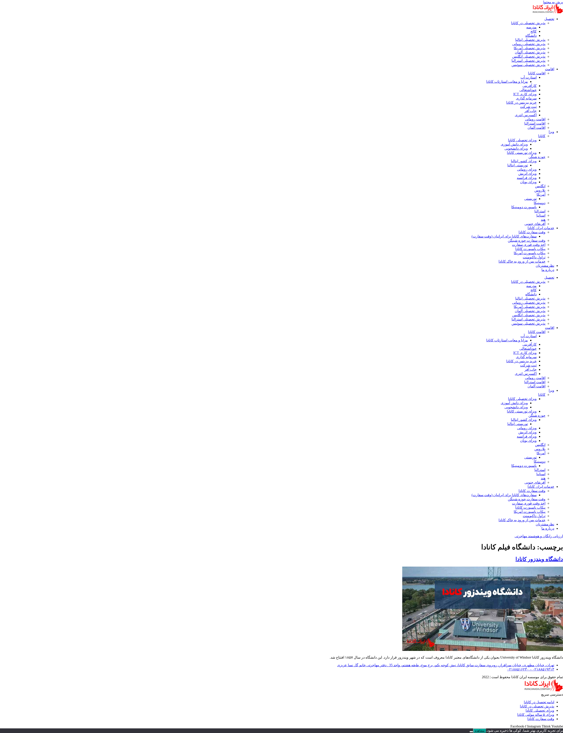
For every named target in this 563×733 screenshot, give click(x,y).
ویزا (551, 132)
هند (543, 219)
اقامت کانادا (536, 73)
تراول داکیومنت (534, 257)
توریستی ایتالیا (517, 165)
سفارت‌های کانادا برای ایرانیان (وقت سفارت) (504, 236)
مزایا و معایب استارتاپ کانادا (507, 81)
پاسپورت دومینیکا (524, 207)
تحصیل (549, 19)
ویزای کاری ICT (525, 94)
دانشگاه (531, 35)
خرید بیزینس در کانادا (521, 102)
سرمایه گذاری (526, 98)
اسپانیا (540, 215)
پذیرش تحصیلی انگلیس (528, 56)
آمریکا (541, 194)
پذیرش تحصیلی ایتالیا (530, 40)
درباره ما (547, 270)
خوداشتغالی (528, 90)
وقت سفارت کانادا (532, 232)
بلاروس (539, 190)
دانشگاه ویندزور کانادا (539, 559)
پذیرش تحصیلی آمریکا (529, 48)
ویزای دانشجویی (516, 148)
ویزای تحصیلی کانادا (522, 140)
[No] (471, 731)
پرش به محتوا (553, 2)
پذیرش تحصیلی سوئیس (528, 65)
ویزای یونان (528, 182)
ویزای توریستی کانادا (522, 153)
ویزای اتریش (527, 173)
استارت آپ (529, 77)
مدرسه (531, 27)
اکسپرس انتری (526, 115)
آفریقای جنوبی (535, 224)
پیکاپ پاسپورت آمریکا (529, 253)
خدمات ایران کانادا (541, 228)
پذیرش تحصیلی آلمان (530, 52)
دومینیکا (539, 203)
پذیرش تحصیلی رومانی (528, 44)
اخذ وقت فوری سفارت (528, 245)
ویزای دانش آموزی (514, 144)
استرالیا (539, 211)
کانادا (541, 136)
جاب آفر (531, 111)
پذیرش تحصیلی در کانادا (528, 23)
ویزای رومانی (527, 169)
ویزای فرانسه (527, 178)
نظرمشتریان (545, 265)
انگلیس (540, 186)
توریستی (530, 199)
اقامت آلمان (536, 127)
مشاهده (479, 730)
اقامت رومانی (535, 119)
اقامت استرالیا (534, 123)
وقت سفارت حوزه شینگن (526, 240)
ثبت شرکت (528, 107)
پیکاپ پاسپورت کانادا (530, 249)
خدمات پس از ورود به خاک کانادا (522, 261)
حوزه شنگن (536, 157)
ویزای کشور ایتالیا (524, 161)
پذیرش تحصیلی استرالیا (528, 61)
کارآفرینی (530, 86)
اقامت (549, 69)
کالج (533, 31)
